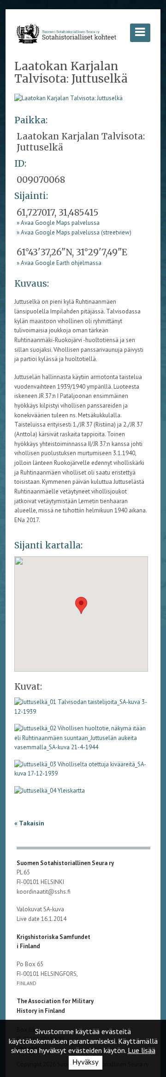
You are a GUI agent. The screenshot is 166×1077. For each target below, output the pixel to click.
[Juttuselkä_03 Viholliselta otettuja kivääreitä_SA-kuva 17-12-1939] (81, 772)
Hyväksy (85, 1062)
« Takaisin (29, 823)
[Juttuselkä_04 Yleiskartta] (49, 794)
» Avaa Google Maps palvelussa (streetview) (74, 232)
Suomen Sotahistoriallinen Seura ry (66, 863)
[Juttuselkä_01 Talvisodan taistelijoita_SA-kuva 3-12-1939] (68, 98)
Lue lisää (141, 1050)
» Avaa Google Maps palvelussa (58, 223)
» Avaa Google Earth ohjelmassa (59, 263)
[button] (81, 605)
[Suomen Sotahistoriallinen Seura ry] (66, 33)
